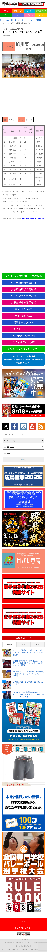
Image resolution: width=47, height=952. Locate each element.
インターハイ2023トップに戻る (23, 276)
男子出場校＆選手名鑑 (23, 296)
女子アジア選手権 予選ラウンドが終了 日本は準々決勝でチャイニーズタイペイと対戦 (29, 652)
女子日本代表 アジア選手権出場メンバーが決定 (28, 683)
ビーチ (29, 11)
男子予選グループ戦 (23, 335)
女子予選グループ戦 (23, 342)
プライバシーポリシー (23, 928)
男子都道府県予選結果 (23, 282)
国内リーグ (18, 11)
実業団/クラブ (41, 11)
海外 (17, 15)
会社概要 (23, 921)
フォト (41, 15)
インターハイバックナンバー (23, 349)
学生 (6, 15)
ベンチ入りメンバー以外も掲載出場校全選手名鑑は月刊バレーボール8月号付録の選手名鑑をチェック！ (23, 359)
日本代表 (6, 11)
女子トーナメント (24, 329)
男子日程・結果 (23, 309)
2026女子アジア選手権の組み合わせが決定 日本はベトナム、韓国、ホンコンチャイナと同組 (28, 663)
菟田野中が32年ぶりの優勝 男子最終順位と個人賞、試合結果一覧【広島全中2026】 (28, 673)
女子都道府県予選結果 (23, 289)
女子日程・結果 (23, 315)
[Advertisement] (23, 97)
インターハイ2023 (34, 20)
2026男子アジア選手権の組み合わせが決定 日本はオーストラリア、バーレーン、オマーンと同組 (28, 694)
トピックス (29, 15)
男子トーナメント (24, 322)
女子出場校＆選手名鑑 (23, 302)
